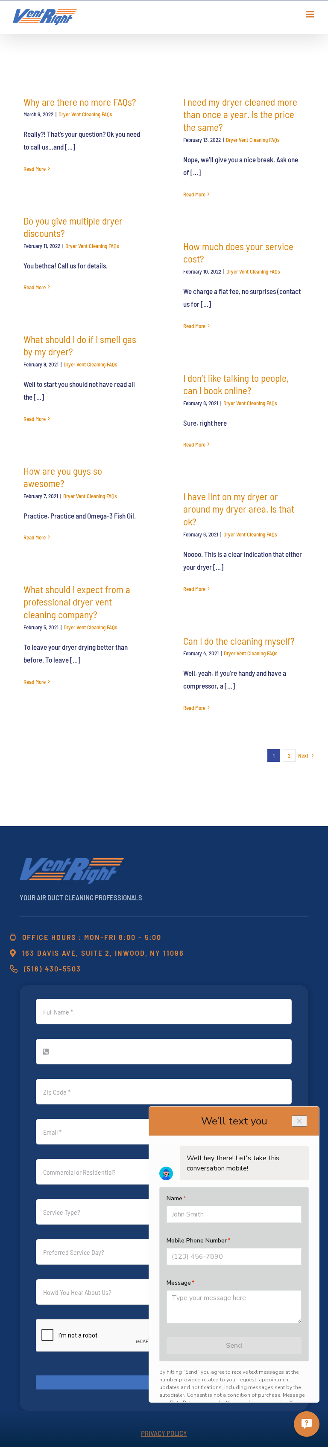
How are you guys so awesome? (62, 477)
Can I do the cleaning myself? (239, 641)
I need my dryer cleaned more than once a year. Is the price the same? (240, 114)
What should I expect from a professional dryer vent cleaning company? (76, 602)
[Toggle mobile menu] (310, 14)
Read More (34, 168)
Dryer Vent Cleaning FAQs (85, 114)
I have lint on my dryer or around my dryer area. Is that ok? (238, 509)
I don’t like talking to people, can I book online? (236, 384)
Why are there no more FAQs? (79, 102)
